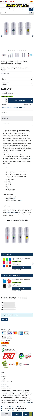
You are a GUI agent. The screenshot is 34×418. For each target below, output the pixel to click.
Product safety (6, 123)
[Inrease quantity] (6, 99)
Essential (6, 406)
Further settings (21, 410)
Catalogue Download (6, 381)
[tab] (17, 118)
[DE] (1, 1)
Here (15, 197)
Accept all (27, 414)
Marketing (22, 406)
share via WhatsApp (19, 107)
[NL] (11, 1)
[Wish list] (22, 9)
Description (5, 118)
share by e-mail (7, 107)
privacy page (29, 402)
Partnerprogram (5, 386)
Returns (3, 378)
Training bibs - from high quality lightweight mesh (21, 259)
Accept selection (6, 414)
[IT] (8, 1)
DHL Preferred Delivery (20, 408)
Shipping (9, 112)
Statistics (14, 406)
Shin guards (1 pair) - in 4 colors (21, 279)
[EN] (3, 1)
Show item (21, 267)
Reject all (17, 414)
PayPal (5, 410)
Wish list (5, 104)
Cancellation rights (5, 388)
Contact (3, 380)
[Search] (31, 13)
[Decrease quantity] (6, 102)
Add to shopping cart (20, 100)
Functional (13, 410)
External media (7, 408)
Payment (3, 375)
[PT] (13, 1)
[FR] (6, 1)
